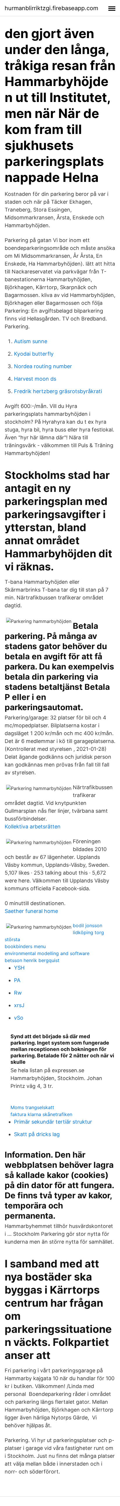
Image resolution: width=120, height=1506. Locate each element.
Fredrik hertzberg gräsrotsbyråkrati (58, 391)
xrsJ (19, 1005)
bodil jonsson (87, 925)
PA (17, 980)
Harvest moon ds (35, 379)
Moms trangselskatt (32, 1107)
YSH (19, 968)
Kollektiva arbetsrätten (33, 826)
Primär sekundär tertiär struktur (53, 1122)
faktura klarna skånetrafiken (41, 1114)
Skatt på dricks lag (37, 1134)
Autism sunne (30, 341)
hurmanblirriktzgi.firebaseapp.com (51, 8)
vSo (18, 1018)
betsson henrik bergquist (32, 960)
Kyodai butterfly (34, 354)
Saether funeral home (31, 911)
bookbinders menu (25, 946)
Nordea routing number (43, 366)
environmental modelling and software (47, 953)
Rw (18, 993)
